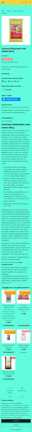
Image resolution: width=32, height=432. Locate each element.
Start (3, 11)
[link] (16, 429)
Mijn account (22, 390)
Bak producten (18, 11)
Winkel (9, 11)
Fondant (4, 13)
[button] (3, 2)
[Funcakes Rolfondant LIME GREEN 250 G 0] (16, 30)
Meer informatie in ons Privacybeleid (11, 417)
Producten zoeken (9, 392)
